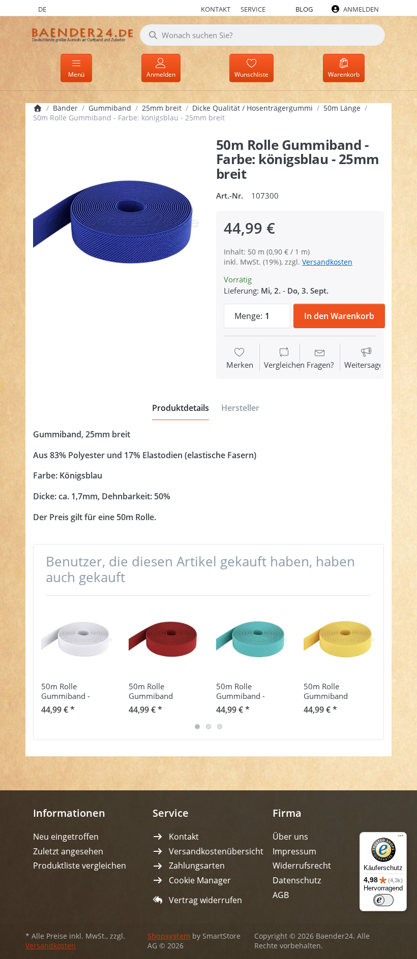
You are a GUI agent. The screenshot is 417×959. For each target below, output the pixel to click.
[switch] (383, 900)
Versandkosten (327, 262)
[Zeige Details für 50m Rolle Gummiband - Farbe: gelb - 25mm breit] (339, 639)
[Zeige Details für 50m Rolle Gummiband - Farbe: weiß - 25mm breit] (77, 639)
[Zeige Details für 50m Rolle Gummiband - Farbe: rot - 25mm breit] (164, 639)
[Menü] (401, 838)
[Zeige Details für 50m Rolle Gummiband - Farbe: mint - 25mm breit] (252, 639)
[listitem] (117, 222)
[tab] (180, 408)
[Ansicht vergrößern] (117, 222)
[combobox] (262, 35)
